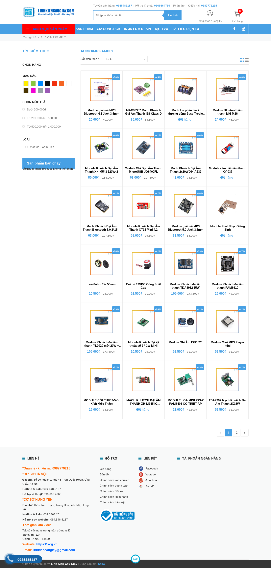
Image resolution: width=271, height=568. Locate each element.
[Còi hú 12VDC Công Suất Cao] (143, 264)
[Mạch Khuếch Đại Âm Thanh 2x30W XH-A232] (185, 147)
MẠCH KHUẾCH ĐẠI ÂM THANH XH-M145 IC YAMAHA (143, 402)
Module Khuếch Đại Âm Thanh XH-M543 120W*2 (101, 169)
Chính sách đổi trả (111, 491)
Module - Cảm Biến (41, 146)
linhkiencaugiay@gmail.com (54, 550)
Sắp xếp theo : (90, 58)
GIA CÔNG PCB (108, 29)
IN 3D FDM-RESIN (137, 29)
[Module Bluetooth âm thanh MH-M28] (227, 89)
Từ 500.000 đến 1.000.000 (43, 126)
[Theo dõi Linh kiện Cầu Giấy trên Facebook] (234, 29)
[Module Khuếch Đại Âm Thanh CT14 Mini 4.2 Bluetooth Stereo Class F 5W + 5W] (143, 206)
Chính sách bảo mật (112, 502)
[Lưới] (242, 60)
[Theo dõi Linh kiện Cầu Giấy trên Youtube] (243, 29)
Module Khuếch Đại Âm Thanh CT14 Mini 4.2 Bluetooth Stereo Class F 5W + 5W (143, 228)
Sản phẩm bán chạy (44, 163)
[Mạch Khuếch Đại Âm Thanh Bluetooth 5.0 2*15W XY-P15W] (101, 206)
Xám (41, 91)
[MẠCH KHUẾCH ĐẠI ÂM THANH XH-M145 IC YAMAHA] (143, 380)
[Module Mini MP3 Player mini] (227, 322)
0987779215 (209, 5)
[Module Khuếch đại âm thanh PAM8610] (227, 264)
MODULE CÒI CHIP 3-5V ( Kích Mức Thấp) (101, 402)
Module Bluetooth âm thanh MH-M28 (227, 111)
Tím (47, 91)
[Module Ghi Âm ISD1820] (185, 322)
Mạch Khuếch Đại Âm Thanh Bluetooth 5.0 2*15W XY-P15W (101, 228)
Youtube (150, 474)
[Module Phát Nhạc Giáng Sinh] (227, 206)
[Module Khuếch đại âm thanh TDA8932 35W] (185, 264)
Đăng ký (217, 20)
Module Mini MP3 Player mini (227, 344)
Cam (62, 84)
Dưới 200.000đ (36, 109)
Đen (47, 84)
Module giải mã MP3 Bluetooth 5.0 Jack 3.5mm (185, 227)
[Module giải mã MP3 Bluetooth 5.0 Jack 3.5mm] (185, 206)
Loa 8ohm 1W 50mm (101, 284)
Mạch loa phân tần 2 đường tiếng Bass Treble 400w (185, 112)
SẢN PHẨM (84, 29)
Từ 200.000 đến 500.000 (42, 118)
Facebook (151, 468)
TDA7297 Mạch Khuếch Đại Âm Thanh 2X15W (227, 402)
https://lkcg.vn (47, 544)
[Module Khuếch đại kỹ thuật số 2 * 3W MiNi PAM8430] (143, 322)
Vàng (27, 84)
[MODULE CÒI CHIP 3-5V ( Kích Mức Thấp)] (101, 380)
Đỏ (54, 84)
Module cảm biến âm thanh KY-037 (227, 169)
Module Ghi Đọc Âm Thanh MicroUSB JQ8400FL (143, 169)
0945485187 (124, 5)
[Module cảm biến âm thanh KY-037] (227, 147)
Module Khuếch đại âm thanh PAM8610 (227, 286)
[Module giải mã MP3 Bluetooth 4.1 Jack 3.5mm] (101, 89)
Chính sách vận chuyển (114, 480)
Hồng (34, 91)
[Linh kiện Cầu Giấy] (48, 11)
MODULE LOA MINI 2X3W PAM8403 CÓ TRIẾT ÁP (186, 402)
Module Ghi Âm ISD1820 (185, 342)
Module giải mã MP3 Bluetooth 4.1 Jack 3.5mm (101, 111)
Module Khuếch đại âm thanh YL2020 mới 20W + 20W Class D (101, 344)
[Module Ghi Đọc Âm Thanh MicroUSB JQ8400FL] (143, 147)
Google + (151, 480)
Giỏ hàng (105, 468)
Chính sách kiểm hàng (114, 496)
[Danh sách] (247, 60)
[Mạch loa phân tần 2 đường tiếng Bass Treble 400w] (185, 89)
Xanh (34, 84)
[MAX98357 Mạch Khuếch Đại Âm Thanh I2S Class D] (143, 89)
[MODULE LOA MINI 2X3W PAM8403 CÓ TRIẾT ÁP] (185, 380)
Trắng (70, 84)
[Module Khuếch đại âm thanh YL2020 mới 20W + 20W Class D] (101, 322)
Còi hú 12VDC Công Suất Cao (143, 286)
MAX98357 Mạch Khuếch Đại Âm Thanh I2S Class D (143, 111)
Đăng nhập (204, 20)
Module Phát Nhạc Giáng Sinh (227, 227)
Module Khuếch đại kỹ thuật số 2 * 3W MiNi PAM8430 (143, 344)
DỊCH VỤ (161, 29)
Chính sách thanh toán (114, 485)
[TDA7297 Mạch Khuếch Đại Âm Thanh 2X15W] (227, 380)
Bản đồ (104, 474)
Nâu (26, 91)
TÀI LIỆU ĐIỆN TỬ (185, 29)
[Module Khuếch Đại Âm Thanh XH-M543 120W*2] (101, 147)
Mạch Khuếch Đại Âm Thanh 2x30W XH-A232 (185, 169)
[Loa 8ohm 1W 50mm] (101, 264)
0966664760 (162, 5)
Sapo (101, 563)
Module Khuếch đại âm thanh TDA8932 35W (185, 286)
